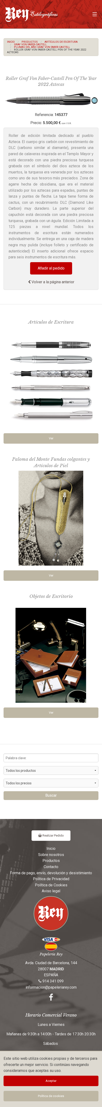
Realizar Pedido (53, 835)
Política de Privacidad (51, 879)
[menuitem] (11, 42)
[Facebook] (51, 998)
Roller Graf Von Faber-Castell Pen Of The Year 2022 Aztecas (46, 51)
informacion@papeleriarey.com (51, 987)
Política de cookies (51, 1096)
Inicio (11, 41)
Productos (30, 41)
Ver (51, 438)
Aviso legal (51, 891)
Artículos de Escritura (61, 41)
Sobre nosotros (51, 854)
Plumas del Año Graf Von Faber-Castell (42, 47)
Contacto (51, 867)
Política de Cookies (51, 885)
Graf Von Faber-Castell (30, 44)
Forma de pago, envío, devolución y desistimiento (51, 873)
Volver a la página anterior (52, 282)
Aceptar (51, 1081)
